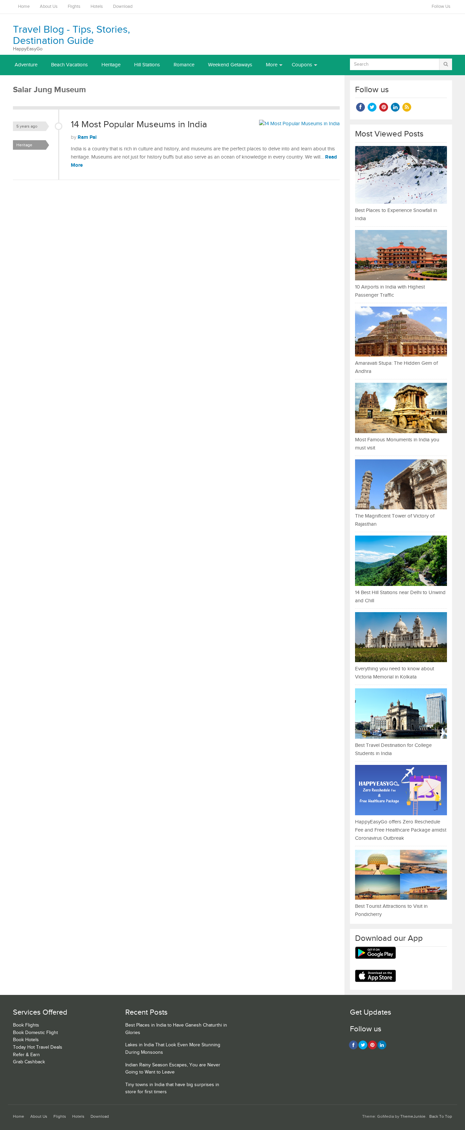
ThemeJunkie (413, 1116)
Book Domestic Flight (35, 1032)
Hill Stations (147, 65)
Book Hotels (26, 1040)
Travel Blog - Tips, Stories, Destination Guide (71, 35)
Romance (184, 65)
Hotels (97, 6)
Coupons (302, 65)
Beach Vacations (69, 65)
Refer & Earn (26, 1055)
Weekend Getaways (230, 65)
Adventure (26, 65)
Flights (74, 6)
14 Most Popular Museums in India (139, 124)
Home (24, 6)
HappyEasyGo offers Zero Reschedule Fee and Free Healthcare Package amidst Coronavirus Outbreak (400, 830)
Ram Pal (87, 137)
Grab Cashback (29, 1062)
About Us (49, 6)
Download (122, 6)
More (271, 65)
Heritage (111, 65)
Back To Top (440, 1116)
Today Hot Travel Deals (37, 1047)
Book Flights (26, 1025)
